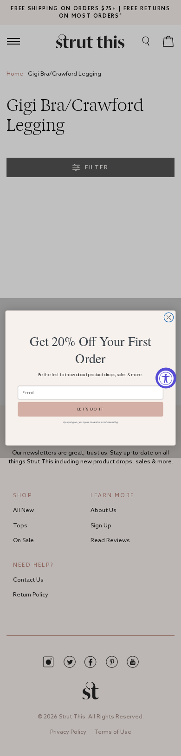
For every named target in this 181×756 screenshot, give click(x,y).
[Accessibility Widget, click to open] (165, 378)
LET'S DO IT (90, 409)
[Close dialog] (168, 317)
